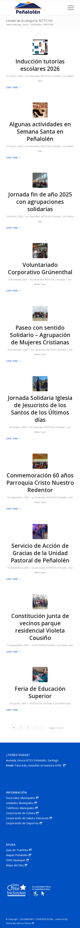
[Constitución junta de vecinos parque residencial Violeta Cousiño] (40, 601)
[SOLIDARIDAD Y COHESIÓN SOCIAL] (33, 7)
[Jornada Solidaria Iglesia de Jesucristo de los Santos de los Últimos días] (40, 383)
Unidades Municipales (19, 803)
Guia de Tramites (17, 850)
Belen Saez (40, 284)
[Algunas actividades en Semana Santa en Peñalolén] (40, 110)
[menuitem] (69, 7)
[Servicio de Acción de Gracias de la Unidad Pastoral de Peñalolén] (40, 531)
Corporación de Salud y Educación (27, 818)
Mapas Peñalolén (17, 855)
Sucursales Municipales (20, 798)
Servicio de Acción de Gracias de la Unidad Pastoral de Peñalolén (40, 553)
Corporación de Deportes (22, 823)
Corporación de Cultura (20, 813)
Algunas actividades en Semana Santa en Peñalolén (40, 131)
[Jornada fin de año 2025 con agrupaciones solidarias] (40, 180)
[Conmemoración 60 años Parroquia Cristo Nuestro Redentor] (40, 461)
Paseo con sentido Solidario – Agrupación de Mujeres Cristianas (40, 335)
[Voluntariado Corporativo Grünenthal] (40, 250)
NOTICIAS (46, 76)
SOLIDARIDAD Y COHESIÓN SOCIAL (37, 919)
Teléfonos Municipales (20, 808)
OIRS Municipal (15, 860)
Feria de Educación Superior (40, 692)
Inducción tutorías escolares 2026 (40, 64)
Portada (56, 76)
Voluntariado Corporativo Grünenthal (40, 268)
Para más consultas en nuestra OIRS (38, 765)
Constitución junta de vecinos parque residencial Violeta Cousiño (40, 627)
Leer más (12, 87)
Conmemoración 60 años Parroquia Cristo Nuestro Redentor (40, 482)
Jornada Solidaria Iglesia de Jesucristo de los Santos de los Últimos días (40, 409)
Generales (34, 76)
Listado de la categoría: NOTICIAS (29, 21)
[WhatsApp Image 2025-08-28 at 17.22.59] (40, 674)
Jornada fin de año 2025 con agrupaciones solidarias (40, 201)
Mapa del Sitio (15, 865)
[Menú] (69, 7)
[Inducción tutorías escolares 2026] (40, 47)
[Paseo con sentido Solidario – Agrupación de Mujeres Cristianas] (40, 313)
